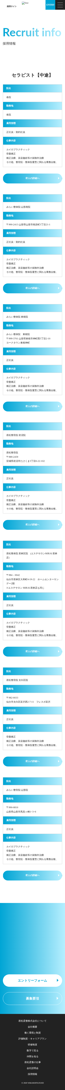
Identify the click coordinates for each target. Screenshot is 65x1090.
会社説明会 (32, 1068)
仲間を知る (32, 1056)
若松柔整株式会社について (32, 1021)
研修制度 (32, 1044)
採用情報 (32, 1074)
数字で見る (32, 1050)
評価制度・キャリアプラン (32, 1038)
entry (50, 4)
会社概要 (32, 1026)
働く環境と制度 (32, 1032)
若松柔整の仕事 (32, 1062)
